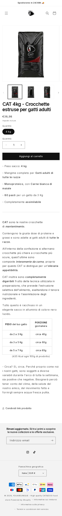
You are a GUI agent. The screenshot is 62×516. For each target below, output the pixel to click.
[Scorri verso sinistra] (3, 92)
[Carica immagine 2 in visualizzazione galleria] (31, 92)
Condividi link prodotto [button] (19, 408)
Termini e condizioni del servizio (33, 509)
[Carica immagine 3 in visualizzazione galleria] (47, 92)
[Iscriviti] (51, 440)
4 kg (8, 131)
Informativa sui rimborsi (45, 499)
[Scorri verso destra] (58, 92)
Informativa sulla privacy (33, 504)
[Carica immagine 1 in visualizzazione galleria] (15, 92)
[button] (6, 13)
